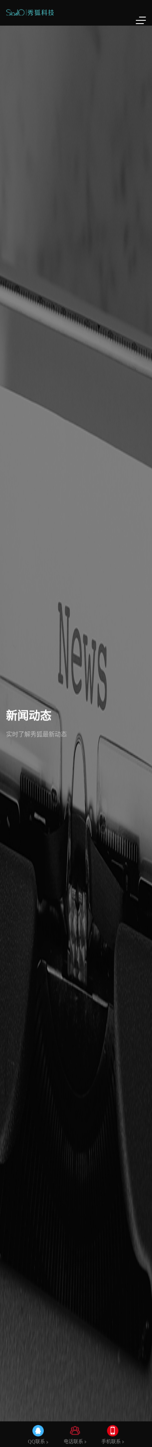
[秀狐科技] (30, 12)
